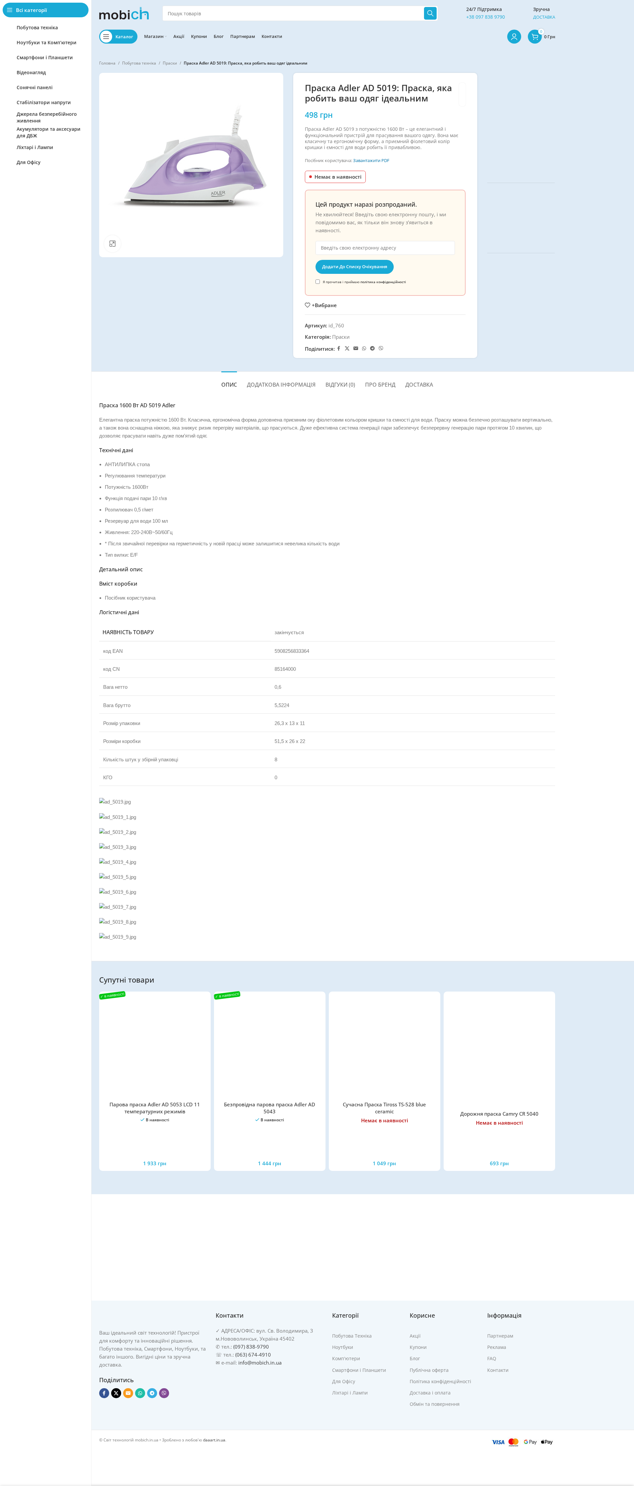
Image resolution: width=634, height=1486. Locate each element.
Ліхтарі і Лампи (350, 1393)
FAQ (491, 1358)
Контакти (498, 1370)
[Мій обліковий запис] (514, 36)
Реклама (496, 1347)
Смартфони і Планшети (359, 1370)
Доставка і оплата (430, 1393)
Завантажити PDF (371, 160)
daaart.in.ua (214, 1440)
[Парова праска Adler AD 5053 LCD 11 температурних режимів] (155, 1047)
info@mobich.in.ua (260, 1362)
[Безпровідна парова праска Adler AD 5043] (269, 1047)
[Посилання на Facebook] (339, 348)
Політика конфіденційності (440, 1381)
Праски (170, 63)
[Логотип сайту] (124, 12)
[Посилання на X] (347, 348)
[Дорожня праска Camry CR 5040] (499, 1052)
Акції (415, 1336)
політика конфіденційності (383, 281)
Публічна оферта (429, 1370)
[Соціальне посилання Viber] (381, 348)
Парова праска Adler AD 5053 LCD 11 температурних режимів (154, 1108)
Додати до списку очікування (354, 267)
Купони (418, 1347)
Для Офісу (343, 1381)
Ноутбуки (342, 1347)
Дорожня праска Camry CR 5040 (499, 1113)
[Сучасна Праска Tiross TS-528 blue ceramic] (384, 1047)
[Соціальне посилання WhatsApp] (364, 348)
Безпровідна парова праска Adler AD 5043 (269, 1108)
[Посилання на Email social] (355, 348)
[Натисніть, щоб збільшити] (112, 243)
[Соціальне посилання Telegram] (372, 348)
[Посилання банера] (521, 123)
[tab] (229, 381)
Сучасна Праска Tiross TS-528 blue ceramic (384, 1108)
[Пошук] (430, 13)
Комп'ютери (346, 1358)
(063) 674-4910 (253, 1354)
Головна (107, 63)
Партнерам (500, 1336)
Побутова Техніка (352, 1336)
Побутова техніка (139, 63)
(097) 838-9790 (251, 1346)
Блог (415, 1358)
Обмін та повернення (435, 1404)
